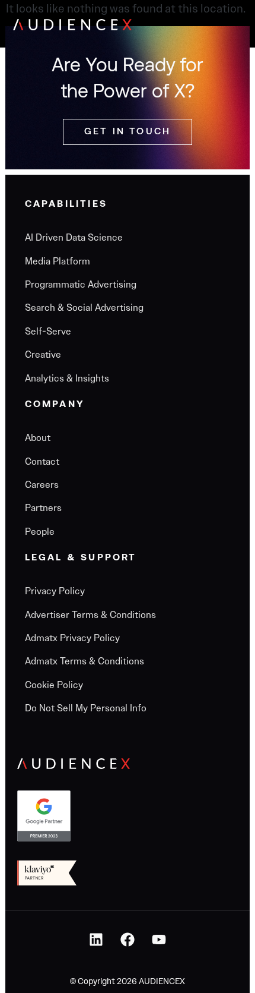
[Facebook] (127, 939)
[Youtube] (159, 939)
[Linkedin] (96, 939)
